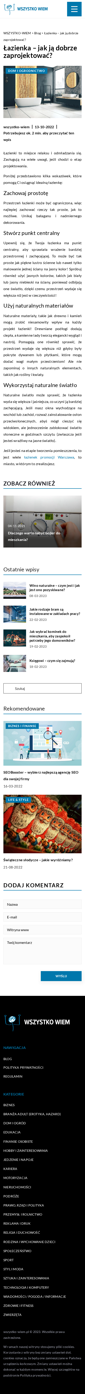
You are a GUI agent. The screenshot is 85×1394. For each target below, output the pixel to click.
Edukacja (12, 1132)
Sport (8, 1260)
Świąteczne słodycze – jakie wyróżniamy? (38, 860)
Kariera (10, 1169)
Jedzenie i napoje (18, 1160)
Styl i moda (13, 1269)
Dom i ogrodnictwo (26, 71)
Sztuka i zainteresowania (26, 1278)
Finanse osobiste (18, 1141)
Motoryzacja (15, 1178)
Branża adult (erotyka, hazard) (32, 1114)
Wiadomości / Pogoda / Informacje (34, 1296)
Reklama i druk (17, 1223)
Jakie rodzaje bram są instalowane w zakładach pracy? (54, 611)
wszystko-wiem (16, 127)
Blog (7, 1059)
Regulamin (12, 1076)
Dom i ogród (14, 1123)
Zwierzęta (12, 1315)
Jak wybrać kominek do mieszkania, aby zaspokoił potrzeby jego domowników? (52, 635)
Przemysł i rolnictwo (22, 1214)
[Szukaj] (8, 688)
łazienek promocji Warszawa (49, 457)
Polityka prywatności (23, 1067)
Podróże (11, 1196)
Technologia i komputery (26, 1287)
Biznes (9, 1105)
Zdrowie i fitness (18, 1306)
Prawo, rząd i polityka (23, 1205)
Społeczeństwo (17, 1251)
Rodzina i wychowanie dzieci (29, 1242)
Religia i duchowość (21, 1232)
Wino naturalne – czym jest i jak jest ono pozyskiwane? (54, 587)
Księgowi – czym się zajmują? (52, 661)
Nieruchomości (17, 1187)
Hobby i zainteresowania (25, 1150)
